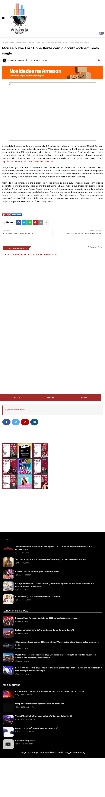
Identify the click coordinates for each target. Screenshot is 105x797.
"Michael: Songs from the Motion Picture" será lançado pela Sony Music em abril (50, 559)
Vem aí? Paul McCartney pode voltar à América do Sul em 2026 (43, 716)
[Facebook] (18, 222)
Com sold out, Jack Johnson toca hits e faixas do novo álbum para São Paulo (49, 691)
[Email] (40, 222)
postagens (21, 42)
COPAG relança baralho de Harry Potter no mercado (38, 596)
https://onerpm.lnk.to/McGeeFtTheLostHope (30, 161)
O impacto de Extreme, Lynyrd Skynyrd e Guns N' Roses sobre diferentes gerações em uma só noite (57, 643)
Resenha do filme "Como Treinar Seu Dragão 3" (36, 728)
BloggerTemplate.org (75, 752)
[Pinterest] (35, 222)
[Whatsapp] (29, 222)
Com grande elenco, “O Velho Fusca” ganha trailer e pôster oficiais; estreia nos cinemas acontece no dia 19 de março (54, 585)
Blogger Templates (41, 752)
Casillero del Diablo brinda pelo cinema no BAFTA (37, 571)
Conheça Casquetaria (25, 740)
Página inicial (8, 42)
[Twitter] (24, 222)
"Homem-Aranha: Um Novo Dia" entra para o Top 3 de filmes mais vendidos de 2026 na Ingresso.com (54, 548)
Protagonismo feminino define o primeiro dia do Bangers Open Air (44, 630)
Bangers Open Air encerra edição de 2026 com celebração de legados (47, 618)
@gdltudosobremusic (15, 409)
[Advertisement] (52, 337)
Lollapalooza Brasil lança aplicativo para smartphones (39, 704)
